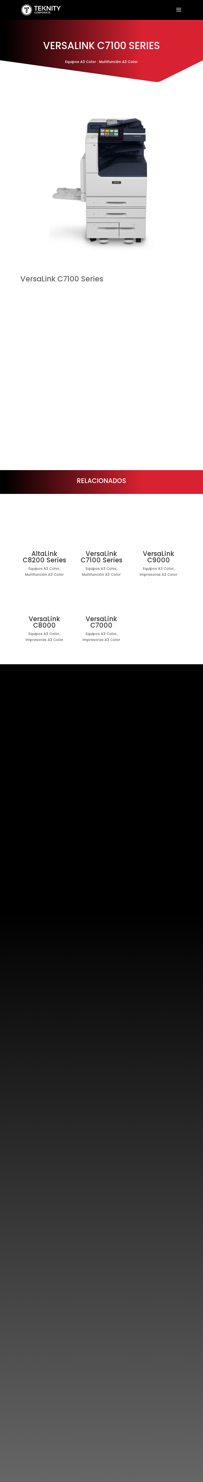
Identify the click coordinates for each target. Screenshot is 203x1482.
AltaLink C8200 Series (44, 557)
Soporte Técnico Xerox (62, 726)
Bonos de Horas (57, 822)
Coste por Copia (57, 706)
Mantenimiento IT (59, 816)
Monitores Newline (59, 861)
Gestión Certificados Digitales (68, 835)
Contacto (167, 1446)
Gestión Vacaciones (60, 777)
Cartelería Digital (58, 874)
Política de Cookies (67, 1446)
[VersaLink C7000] (101, 596)
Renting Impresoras (60, 713)
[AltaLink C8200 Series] (44, 531)
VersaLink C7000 (101, 622)
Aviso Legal (37, 1446)
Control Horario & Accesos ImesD (70, 784)
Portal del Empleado (60, 764)
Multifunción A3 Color (118, 61)
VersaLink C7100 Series (101, 557)
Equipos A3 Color (80, 61)
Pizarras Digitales (58, 867)
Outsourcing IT (56, 809)
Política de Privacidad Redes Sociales (122, 1446)
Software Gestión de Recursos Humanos (76, 758)
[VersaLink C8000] (44, 596)
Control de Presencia (61, 771)
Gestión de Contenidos (63, 880)
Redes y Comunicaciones (64, 829)
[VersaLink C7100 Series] (101, 531)
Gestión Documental (61, 732)
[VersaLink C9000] (158, 531)
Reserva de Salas (58, 887)
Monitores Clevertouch (62, 854)
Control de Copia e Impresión (67, 739)
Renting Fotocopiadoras (63, 719)
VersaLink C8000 (44, 622)
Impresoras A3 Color (159, 574)
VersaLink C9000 (158, 557)
